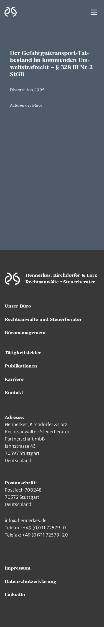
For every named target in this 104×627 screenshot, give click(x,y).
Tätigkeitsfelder (23, 352)
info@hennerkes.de (26, 520)
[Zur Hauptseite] (10, 12)
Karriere (14, 379)
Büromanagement (25, 332)
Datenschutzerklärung (31, 581)
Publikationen (21, 366)
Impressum (18, 568)
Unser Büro (18, 306)
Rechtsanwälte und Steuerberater (43, 319)
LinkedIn (15, 594)
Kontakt (14, 392)
